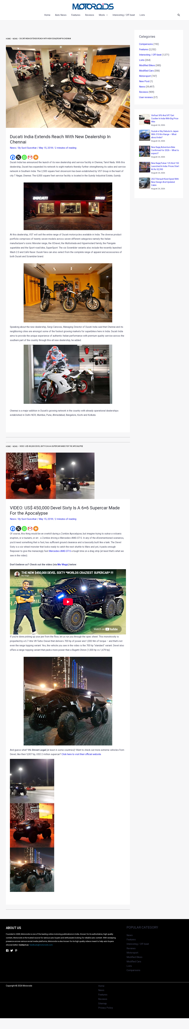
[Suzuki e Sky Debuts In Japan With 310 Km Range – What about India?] (144, 135)
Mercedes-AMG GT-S (60, 551)
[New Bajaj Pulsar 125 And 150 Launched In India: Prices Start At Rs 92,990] (144, 167)
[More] (35, 157)
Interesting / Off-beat (150, 54)
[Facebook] (12, 157)
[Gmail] (30, 157)
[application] (106, 15)
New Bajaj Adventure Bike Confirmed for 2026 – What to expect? (165, 150)
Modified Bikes (147, 65)
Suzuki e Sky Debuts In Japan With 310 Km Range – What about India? (165, 134)
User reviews (146, 97)
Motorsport (145, 76)
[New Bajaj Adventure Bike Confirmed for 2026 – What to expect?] (144, 151)
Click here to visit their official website (81, 754)
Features (143, 49)
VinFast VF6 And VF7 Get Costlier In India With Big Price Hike (164, 118)
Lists (141, 60)
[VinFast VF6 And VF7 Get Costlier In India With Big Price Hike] (144, 119)
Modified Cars (146, 70)
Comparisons (146, 44)
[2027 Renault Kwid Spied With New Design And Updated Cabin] (144, 183)
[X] (18, 157)
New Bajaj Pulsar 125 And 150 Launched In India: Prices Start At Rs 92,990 (165, 166)
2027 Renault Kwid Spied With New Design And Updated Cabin (165, 182)
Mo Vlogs (62, 564)
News (13, 147)
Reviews (143, 92)
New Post (144, 81)
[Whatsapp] (24, 157)
